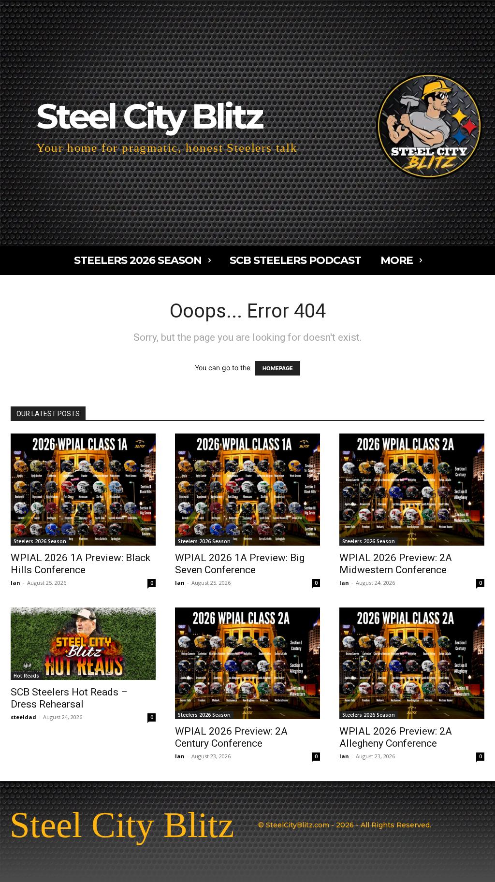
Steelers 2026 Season (40, 541)
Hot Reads (26, 675)
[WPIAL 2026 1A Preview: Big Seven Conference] (247, 490)
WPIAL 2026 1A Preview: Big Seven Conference (240, 564)
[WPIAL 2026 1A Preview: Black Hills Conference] (83, 490)
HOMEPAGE (277, 368)
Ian (15, 582)
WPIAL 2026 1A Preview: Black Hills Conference (80, 564)
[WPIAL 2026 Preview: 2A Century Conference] (247, 663)
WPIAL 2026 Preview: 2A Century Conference (231, 737)
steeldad (23, 717)
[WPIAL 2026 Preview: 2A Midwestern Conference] (411, 490)
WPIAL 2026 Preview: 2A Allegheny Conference (395, 737)
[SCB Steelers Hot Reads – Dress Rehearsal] (83, 643)
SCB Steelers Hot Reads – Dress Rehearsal (69, 698)
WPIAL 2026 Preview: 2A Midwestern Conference (395, 564)
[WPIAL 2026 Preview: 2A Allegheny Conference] (411, 663)
